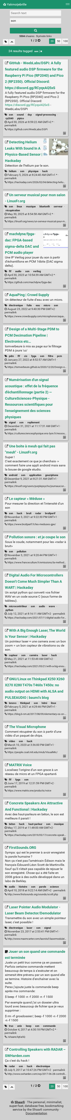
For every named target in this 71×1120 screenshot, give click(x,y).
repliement (33, 422)
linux (19, 206)
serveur (58, 206)
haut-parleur (35, 824)
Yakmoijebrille (16, 4)
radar (38, 513)
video (12, 741)
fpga (33, 356)
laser (45, 655)
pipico (20, 118)
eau (38, 305)
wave (52, 606)
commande (49, 1025)
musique (31, 206)
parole (42, 886)
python (9, 610)
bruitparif (50, 513)
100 (65, 41)
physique (33, 171)
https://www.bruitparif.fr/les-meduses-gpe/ (31, 524)
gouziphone (51, 475)
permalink (36, 613)
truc (11, 1025)
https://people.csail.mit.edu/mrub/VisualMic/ (32, 752)
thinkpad (25, 703)
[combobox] (35, 21)
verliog (37, 271)
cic (25, 356)
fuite (29, 305)
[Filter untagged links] (5, 41)
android (13, 475)
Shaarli (20, 1102)
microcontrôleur (18, 606)
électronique (16, 305)
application (35, 475)
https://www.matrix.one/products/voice (29, 790)
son (36, 51)
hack (45, 171)
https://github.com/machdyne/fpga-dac (29, 282)
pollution (21, 551)
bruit (28, 513)
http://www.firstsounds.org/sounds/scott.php (32, 894)
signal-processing (46, 114)
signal (12, 422)
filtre (50, 356)
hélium (12, 171)
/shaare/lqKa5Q (16, 1036)
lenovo (12, 703)
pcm (59, 356)
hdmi (44, 703)
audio (18, 271)
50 (58, 41)
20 (52, 41)
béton (12, 824)
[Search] (35, 30)
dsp (30, 114)
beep (28, 1025)
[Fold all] (12, 41)
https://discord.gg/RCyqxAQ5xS (27, 105)
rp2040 (9, 118)
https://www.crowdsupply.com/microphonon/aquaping (37, 316)
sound (20, 114)
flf (10, 271)
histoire (23, 886)
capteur (13, 655)
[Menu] (67, 5)
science (54, 886)
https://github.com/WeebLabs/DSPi (27, 129)
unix (19, 1025)
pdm (11, 356)
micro (47, 305)
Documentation (36, 1113)
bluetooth (44, 206)
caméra (33, 655)
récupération (13, 210)
